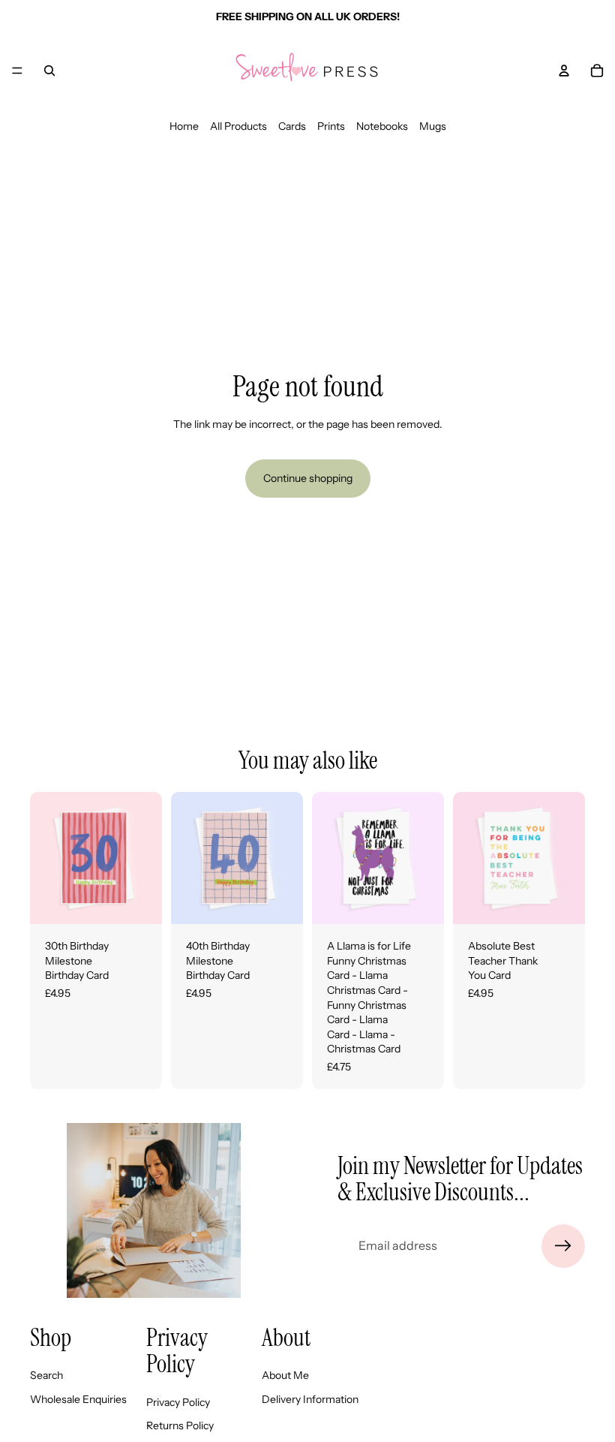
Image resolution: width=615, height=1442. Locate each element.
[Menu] (17, 70)
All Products (238, 126)
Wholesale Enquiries (78, 1399)
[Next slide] (145, 858)
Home (184, 126)
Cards (292, 126)
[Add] (138, 900)
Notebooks (382, 126)
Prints (331, 126)
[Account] (564, 70)
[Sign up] (563, 1246)
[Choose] (420, 900)
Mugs (432, 126)
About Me (285, 1375)
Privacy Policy (178, 1402)
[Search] (49, 70)
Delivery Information (310, 1399)
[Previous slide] (46, 858)
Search (46, 1375)
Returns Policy (180, 1425)
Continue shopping (307, 478)
